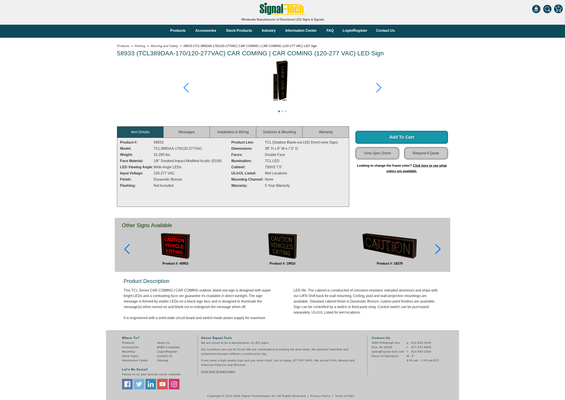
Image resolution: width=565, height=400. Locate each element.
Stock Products (239, 30)
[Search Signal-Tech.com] (547, 8)
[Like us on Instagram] (174, 384)
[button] (186, 88)
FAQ (330, 30)
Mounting (128, 351)
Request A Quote (426, 153)
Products (178, 30)
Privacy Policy (320, 396)
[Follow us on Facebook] (127, 384)
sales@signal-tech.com (388, 351)
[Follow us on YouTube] (162, 384)
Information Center (301, 30)
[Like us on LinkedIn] (150, 384)
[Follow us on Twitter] (139, 384)
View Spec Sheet (377, 153)
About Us (163, 342)
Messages (187, 132)
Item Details (140, 132)
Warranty (326, 132)
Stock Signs (130, 356)
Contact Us (385, 30)
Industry (269, 30)
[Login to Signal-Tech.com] (536, 8)
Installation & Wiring (233, 132)
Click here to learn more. (218, 371)
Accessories (205, 30)
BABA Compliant (168, 347)
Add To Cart (401, 137)
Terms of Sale (344, 396)
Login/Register (355, 30)
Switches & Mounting (279, 132)
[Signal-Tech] (282, 9)
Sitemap (163, 360)
